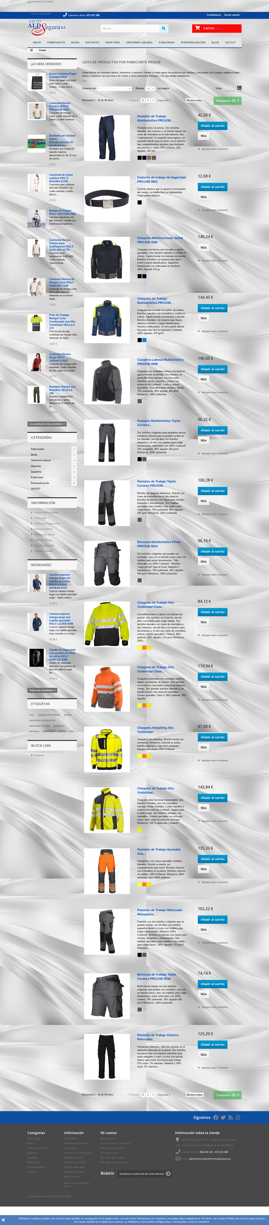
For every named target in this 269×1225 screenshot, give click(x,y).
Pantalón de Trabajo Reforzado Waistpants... (159, 912)
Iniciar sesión (232, 15)
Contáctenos (214, 15)
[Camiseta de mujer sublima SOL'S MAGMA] (36, 183)
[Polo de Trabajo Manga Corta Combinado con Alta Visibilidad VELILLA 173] (36, 323)
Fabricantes (56, 42)
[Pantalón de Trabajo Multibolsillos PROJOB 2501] (107, 138)
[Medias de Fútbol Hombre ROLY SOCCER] (36, 219)
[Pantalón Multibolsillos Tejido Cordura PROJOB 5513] (107, 442)
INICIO (37, 42)
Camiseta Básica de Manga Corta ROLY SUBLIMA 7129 (61, 282)
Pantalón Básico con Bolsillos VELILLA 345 (62, 390)
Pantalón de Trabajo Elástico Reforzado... (158, 1037)
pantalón (34, 731)
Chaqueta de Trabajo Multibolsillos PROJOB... (155, 301)
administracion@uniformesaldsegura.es (210, 1158)
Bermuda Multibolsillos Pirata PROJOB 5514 (159, 544)
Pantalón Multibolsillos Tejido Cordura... (158, 423)
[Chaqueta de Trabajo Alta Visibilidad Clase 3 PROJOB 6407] (107, 689)
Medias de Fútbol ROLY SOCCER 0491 (62, 212)
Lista (239, 91)
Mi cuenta (109, 1133)
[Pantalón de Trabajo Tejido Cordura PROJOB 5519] (107, 503)
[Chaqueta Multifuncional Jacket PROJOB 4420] (107, 260)
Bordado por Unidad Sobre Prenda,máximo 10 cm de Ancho (62, 140)
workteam (59, 725)
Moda (75, 42)
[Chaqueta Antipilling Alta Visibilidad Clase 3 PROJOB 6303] (107, 749)
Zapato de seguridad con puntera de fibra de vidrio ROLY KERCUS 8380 (62, 654)
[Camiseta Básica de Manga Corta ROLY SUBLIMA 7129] (36, 287)
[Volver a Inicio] (31, 50)
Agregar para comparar (215, 149)
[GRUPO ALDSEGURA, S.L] (61, 28)
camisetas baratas (39, 725)
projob (68, 714)
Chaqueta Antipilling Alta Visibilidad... (155, 730)
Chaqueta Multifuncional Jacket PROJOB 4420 (160, 240)
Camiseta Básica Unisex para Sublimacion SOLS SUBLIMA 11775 (61, 244)
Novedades (41, 565)
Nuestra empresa (43, 529)
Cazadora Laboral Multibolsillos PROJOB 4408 (160, 362)
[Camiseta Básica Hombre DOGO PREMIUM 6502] (36, 111)
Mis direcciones (110, 1153)
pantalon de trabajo (49, 714)
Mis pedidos (108, 1138)
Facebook (39, 755)
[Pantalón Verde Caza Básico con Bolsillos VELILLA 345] (36, 395)
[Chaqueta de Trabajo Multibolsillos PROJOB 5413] (107, 320)
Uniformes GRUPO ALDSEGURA (53, 1196)
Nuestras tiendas (43, 551)
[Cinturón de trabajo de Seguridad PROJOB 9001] (107, 199)
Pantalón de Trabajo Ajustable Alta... (159, 851)
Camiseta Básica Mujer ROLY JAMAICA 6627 (59, 357)
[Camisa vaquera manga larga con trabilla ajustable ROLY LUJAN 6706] (36, 622)
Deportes (92, 42)
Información (43, 503)
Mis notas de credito (112, 1148)
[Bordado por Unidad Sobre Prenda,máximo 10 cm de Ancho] (36, 144)
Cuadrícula (230, 91)
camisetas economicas (42, 720)
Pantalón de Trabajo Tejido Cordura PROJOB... (156, 483)
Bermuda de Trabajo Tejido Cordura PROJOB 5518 (156, 976)
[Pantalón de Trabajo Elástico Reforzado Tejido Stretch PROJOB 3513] (107, 1057)
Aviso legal (40, 518)
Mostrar (140, 88)
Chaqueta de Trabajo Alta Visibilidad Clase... (155, 605)
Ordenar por (89, 88)
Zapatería (112, 42)
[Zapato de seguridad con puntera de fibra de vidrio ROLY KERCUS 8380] (36, 658)
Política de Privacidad (46, 512)
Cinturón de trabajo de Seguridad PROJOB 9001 (161, 179)
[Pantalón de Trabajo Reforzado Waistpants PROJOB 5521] (107, 932)
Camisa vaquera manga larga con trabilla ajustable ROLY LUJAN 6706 (61, 618)
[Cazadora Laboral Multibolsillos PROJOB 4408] (107, 381)
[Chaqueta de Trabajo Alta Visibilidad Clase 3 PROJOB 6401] (107, 624)
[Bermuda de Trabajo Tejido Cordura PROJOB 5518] (107, 996)
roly (31, 714)
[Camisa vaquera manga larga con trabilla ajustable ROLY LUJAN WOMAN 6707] (36, 583)
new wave (48, 731)
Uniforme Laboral (139, 42)
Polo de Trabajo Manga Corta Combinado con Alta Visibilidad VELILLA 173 (62, 321)
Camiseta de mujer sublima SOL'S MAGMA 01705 (61, 178)
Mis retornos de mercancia (116, 1143)
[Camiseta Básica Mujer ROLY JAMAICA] (36, 362)
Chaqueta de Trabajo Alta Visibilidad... (155, 790)
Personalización (193, 42)
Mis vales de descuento (114, 1162)
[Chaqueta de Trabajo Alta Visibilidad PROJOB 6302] (107, 810)
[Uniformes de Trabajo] (134, 6)
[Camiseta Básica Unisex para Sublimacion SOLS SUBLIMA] (36, 248)
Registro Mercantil (44, 545)
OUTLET (230, 42)
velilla (62, 731)
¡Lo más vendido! (46, 64)
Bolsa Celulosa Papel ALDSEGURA (62, 75)
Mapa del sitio (72, 1176)
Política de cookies (44, 534)
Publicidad (167, 42)
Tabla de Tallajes (43, 540)
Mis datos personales (113, 1157)
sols (72, 731)
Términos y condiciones (47, 523)
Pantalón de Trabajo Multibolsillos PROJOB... (155, 118)
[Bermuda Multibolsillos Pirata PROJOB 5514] (107, 564)
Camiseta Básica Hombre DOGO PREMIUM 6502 (59, 106)
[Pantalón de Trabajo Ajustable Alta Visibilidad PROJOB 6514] (107, 871)
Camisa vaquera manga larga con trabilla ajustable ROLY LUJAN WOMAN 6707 (59, 581)
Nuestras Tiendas (74, 1172)
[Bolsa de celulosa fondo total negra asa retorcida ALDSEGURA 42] (36, 82)
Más (84, 80)
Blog (215, 42)
